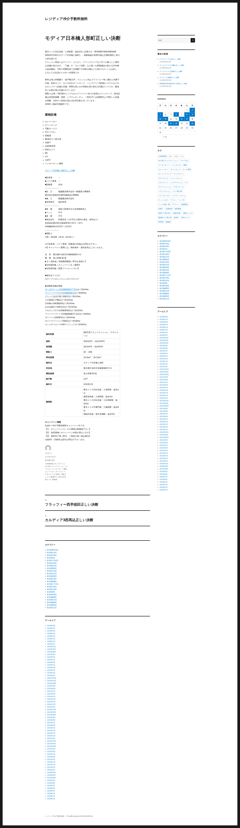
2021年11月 (51, 775)
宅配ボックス (188, 213)
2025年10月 (51, 652)
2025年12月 (51, 647)
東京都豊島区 (52, 605)
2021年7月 (51, 786)
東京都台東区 (52, 563)
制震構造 (178, 209)
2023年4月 (51, 730)
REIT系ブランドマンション (55, 466)
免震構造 (184, 204)
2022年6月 (51, 757)
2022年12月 (51, 741)
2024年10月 (51, 683)
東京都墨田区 (52, 568)
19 (171, 123)
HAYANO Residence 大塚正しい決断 (173, 84)
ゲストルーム (163, 178)
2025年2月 (51, 673)
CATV (59, 464)
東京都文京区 (52, 573)
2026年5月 (51, 633)
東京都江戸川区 (52, 584)
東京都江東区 (52, 587)
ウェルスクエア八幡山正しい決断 (172, 65)
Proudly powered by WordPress (80, 816)
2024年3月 (51, 702)
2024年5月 (51, 696)
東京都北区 (51, 558)
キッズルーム (179, 174)
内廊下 (58, 474)
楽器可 (176, 217)
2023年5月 (51, 728)
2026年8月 (51, 626)
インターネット (164, 165)
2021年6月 (51, 788)
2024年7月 (51, 691)
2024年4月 (51, 699)
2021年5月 (51, 791)
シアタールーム (176, 182)
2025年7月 (51, 660)
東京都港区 (51, 592)
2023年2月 (51, 736)
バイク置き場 (177, 191)
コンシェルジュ (176, 178)
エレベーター (50, 472)
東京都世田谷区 (52, 550)
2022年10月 (51, 746)
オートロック (60, 472)
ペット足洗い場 (164, 204)
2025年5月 (51, 665)
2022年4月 (51, 762)
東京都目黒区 (52, 594)
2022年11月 (51, 744)
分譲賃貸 (169, 209)
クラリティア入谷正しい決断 (170, 59)
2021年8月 (51, 783)
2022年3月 (51, 765)
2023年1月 (51, 738)
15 (187, 119)
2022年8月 (51, 751)
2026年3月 (51, 639)
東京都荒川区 (52, 600)
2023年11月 (51, 712)
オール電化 (187, 169)
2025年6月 (51, 662)
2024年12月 (51, 678)
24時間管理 (49, 464)
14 (181, 119)
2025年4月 (51, 668)
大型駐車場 (176, 213)
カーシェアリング (164, 174)
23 (192, 123)
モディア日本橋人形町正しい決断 (60, 170)
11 (165, 119)
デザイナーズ (50, 474)
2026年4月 (51, 636)
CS (63, 464)
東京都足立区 (52, 608)
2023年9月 (51, 717)
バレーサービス (164, 196)
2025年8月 (51, 657)
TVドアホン (184, 161)
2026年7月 (51, 628)
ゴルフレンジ (163, 182)
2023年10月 (51, 715)
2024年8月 (51, 689)
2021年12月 (51, 772)
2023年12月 (51, 709)
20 (176, 123)
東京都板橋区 (52, 581)
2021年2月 (51, 799)
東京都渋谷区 (52, 589)
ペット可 (181, 200)
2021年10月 (51, 778)
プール (173, 200)
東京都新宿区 (52, 576)
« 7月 (165, 137)
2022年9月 (51, 749)
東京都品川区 (52, 566)
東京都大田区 (52, 571)
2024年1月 (51, 707)
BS (55, 464)
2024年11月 (51, 681)
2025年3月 (51, 670)
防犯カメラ (185, 217)
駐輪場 (54, 479)
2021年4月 (51, 793)
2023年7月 (51, 723)
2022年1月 (51, 770)
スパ (186, 182)
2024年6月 (51, 694)
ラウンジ (175, 204)
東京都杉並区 (52, 579)
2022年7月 (51, 754)
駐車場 (160, 222)
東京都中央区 (50, 460)
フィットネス (163, 200)
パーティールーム (178, 196)
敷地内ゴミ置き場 (57, 477)
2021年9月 (51, 780)
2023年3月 (51, 733)
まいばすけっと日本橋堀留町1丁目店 (61, 289)
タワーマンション (164, 187)
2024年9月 (51, 686)
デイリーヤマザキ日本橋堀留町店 (60, 293)
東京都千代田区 (52, 560)
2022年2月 (51, 767)
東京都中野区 (52, 555)
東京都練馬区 (52, 597)
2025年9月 (51, 654)
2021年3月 (51, 796)
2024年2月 (51, 704)
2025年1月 (51, 675)
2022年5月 (51, 759)
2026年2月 (51, 641)
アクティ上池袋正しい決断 (169, 77)
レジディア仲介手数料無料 (66, 19)
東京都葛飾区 (52, 602)
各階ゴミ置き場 (164, 213)
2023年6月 (51, 725)
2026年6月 (51, 631)
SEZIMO (48, 453)
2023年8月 (51, 720)
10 (160, 119)
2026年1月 (51, 644)
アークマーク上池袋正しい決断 (171, 71)
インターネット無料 (59, 469)
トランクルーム (164, 191)
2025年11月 (51, 649)
